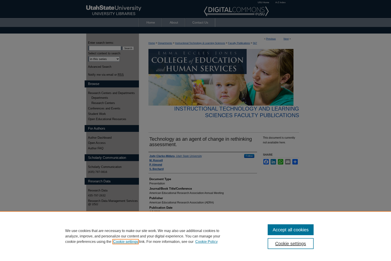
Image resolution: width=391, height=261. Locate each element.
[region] (195, 236)
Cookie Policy (206, 242)
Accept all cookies (291, 229)
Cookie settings (125, 242)
